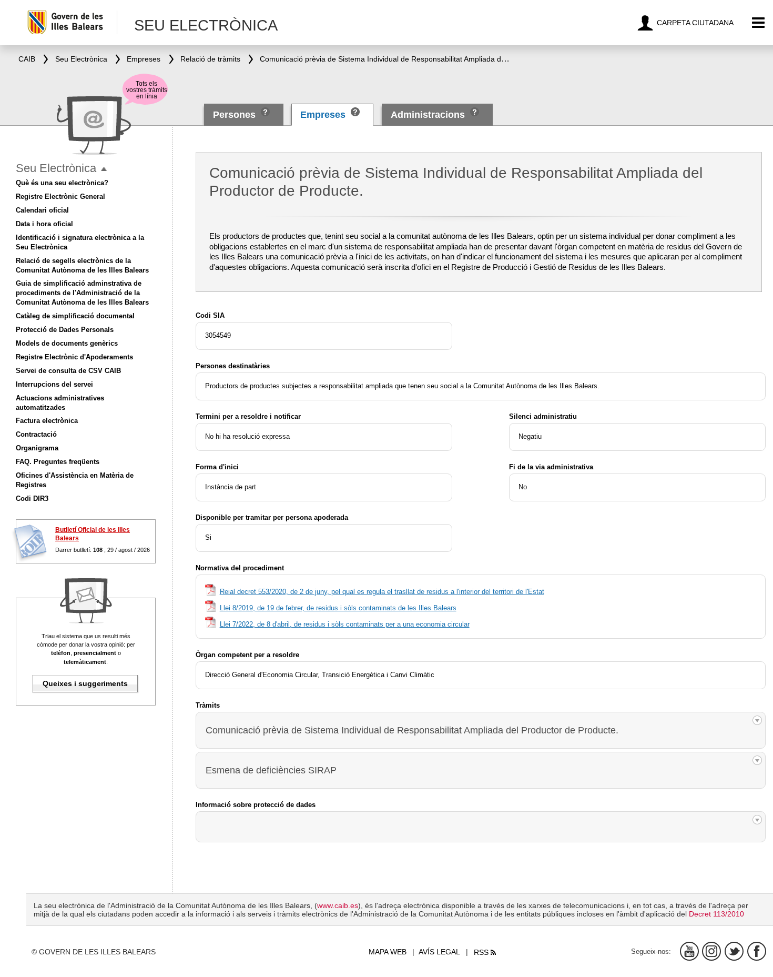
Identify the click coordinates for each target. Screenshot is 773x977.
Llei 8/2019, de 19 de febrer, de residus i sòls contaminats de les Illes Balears (338, 608)
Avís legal (439, 952)
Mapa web (387, 952)
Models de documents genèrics (67, 343)
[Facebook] (756, 951)
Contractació (36, 434)
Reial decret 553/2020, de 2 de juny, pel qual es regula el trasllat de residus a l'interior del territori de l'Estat (382, 592)
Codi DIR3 (32, 498)
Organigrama (37, 448)
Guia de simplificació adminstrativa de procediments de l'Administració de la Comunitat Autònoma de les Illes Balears (82, 292)
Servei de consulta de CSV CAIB (68, 371)
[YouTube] (689, 951)
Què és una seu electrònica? (62, 183)
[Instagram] (711, 951)
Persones (235, 114)
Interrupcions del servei (54, 384)
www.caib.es (337, 905)
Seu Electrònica (56, 168)
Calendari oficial (42, 210)
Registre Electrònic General (60, 196)
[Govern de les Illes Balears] (71, 22)
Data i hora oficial (44, 224)
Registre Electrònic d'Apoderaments (74, 357)
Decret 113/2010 (716, 914)
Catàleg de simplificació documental (75, 316)
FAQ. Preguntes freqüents (57, 462)
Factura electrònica (47, 421)
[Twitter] (734, 951)
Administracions (428, 114)
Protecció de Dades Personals (65, 330)
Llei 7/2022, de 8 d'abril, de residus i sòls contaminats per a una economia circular (345, 624)
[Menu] (758, 23)
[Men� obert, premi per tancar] (103, 169)
